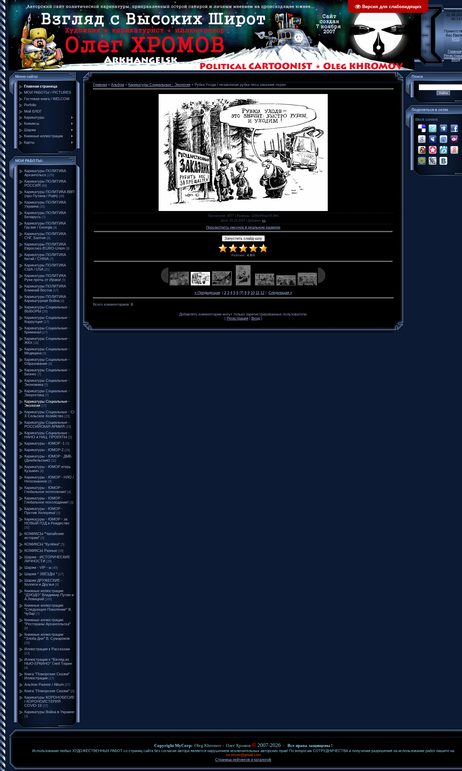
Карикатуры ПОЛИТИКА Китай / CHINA (45, 257)
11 (257, 292)
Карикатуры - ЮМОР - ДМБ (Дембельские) (47, 458)
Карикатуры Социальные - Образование (47, 361)
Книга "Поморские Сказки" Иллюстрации (47, 676)
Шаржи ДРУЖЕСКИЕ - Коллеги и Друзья (43, 582)
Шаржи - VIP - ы (37, 567)
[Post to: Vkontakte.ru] (443, 161)
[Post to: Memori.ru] (432, 150)
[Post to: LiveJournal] (432, 161)
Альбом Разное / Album (44, 684)
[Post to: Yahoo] (454, 139)
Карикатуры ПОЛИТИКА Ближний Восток (45, 288)
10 (253, 292)
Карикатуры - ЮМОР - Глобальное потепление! (45, 490)
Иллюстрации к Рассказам (47, 649)
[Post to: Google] (421, 139)
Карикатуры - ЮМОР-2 (44, 450)
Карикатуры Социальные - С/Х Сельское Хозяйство (49, 414)
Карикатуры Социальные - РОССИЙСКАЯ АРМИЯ (47, 424)
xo (263, 220)
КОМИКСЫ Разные (40, 550)
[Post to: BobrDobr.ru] (421, 150)
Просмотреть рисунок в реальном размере (243, 227)
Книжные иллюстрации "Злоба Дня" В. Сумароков (47, 636)
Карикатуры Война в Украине (49, 712)
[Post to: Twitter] (432, 128)
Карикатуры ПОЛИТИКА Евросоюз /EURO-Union (45, 246)
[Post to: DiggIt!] (443, 128)
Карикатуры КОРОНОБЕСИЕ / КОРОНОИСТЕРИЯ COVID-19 (49, 701)
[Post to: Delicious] (421, 128)
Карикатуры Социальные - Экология (159, 85)
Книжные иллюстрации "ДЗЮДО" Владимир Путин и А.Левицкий (49, 595)
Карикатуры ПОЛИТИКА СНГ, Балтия (45, 236)
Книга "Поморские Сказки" (47, 691)
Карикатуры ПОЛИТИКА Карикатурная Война (45, 299)
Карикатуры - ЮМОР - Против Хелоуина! (43, 511)
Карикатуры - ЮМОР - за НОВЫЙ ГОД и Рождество (46, 521)
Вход (456, 59)
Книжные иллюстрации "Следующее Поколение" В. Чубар (48, 609)
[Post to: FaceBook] (454, 128)
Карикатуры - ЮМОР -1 (44, 443)
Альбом (117, 85)
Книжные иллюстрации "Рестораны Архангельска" (47, 622)
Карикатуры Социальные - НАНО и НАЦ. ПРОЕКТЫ (47, 435)
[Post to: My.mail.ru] (421, 161)
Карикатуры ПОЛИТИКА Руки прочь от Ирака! (45, 278)
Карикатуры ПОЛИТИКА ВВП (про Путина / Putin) (49, 194)
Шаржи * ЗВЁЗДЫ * (40, 574)
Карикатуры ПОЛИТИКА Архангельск (45, 173)
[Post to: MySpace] (432, 139)
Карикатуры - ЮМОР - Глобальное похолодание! (46, 500)
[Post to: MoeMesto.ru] (443, 150)
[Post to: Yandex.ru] (454, 150)
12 (262, 292)
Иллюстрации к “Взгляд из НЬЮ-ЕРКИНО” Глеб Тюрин (48, 661)
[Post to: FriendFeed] (443, 139)
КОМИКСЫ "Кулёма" (42, 544)
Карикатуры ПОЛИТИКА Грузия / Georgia (45, 225)
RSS (455, 39)
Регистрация (237, 318)
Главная (455, 51)
